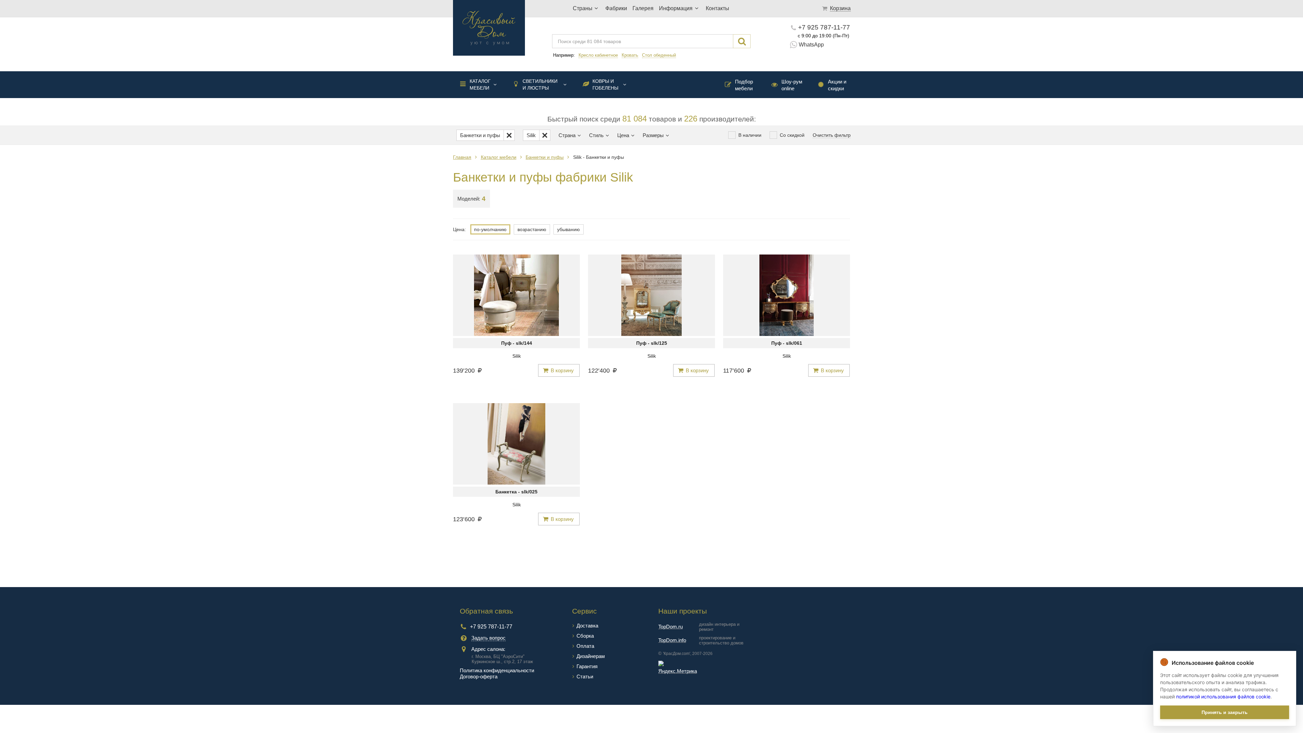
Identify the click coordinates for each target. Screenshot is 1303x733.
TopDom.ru (670, 626)
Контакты (717, 8)
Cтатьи (585, 676)
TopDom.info (672, 640)
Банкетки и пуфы (545, 157)
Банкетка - (516, 491)
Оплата (585, 646)
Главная (462, 157)
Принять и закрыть (1225, 712)
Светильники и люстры (540, 84)
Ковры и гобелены (605, 84)
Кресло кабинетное (598, 55)
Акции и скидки (837, 85)
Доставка (587, 625)
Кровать (630, 55)
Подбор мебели (744, 85)
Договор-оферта (478, 676)
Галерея (643, 8)
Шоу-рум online (791, 85)
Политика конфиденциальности (497, 670)
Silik (516, 356)
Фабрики (616, 8)
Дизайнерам (591, 656)
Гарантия (587, 666)
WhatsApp (811, 45)
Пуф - (516, 343)
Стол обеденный (659, 55)
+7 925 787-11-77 (824, 27)
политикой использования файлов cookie (1223, 696)
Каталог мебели (480, 84)
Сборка (585, 636)
